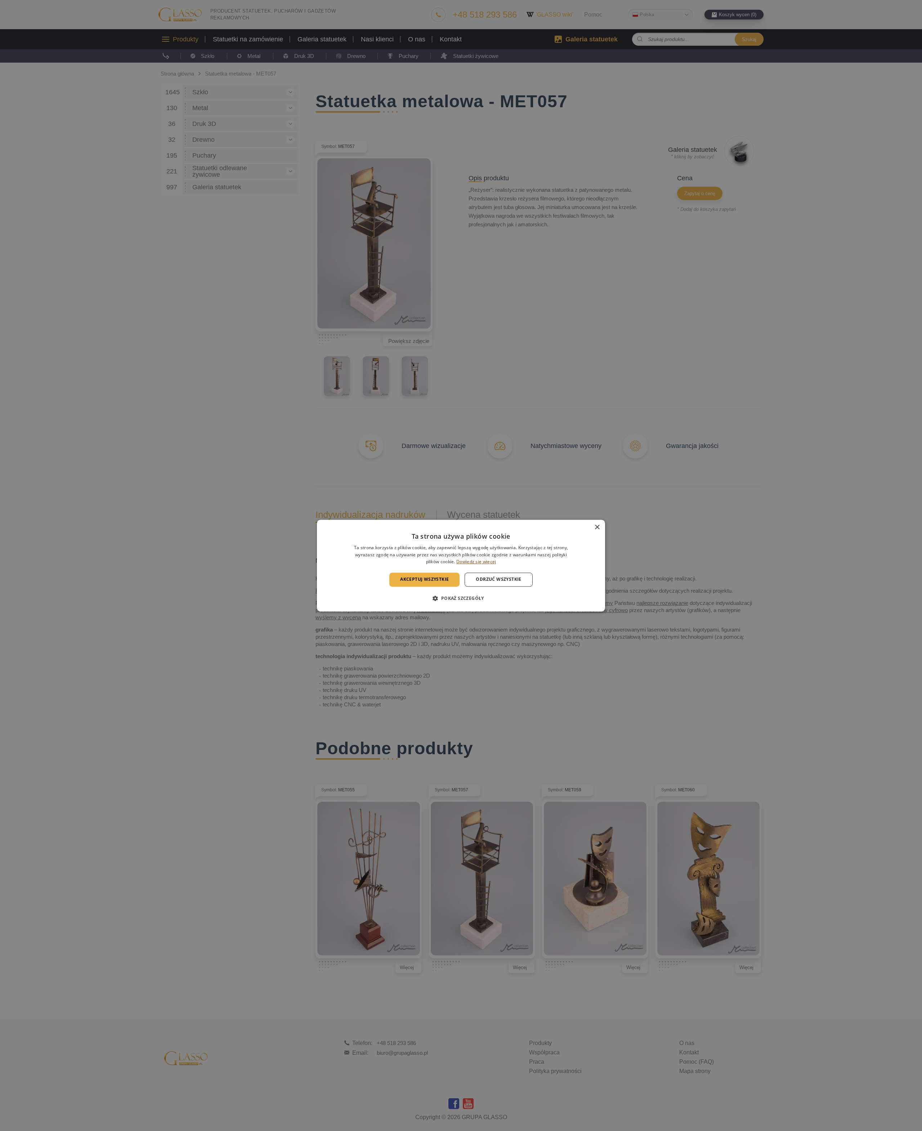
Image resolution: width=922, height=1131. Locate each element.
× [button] (597, 527)
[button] (461, 598)
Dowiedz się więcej (476, 562)
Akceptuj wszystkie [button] (424, 579)
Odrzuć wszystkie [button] (498, 579)
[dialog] (461, 565)
